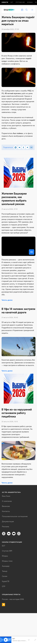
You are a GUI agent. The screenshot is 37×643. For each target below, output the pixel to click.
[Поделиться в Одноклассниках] (23, 147)
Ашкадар (5, 566)
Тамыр (4, 571)
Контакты (6, 511)
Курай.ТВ (5, 581)
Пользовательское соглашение (15, 516)
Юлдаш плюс (7, 561)
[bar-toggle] (32, 10)
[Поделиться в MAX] (15, 147)
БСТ (12, 2)
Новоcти (5, 2)
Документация (8, 521)
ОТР (3, 586)
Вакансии (6, 506)
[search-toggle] (26, 10)
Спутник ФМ (20, 2)
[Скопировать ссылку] (31, 147)
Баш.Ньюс (6, 496)
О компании (7, 501)
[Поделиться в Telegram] (27, 147)
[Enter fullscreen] (35, 640)
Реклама (5, 526)
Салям (4, 576)
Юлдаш (30, 2)
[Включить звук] (31, 252)
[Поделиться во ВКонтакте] (19, 147)
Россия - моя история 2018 (13, 599)
